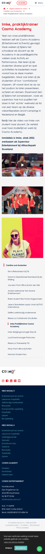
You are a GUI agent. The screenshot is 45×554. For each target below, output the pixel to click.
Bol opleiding (7, 418)
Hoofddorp (7, 471)
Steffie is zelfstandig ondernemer (22, 312)
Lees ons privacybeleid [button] (14, 542)
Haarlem (5, 468)
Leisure (5, 415)
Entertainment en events (12, 396)
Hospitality (6, 412)
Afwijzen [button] (8, 548)
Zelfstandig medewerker (12, 402)
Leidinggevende (9, 437)
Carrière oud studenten (12, 11)
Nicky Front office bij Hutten (20, 349)
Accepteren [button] (21, 548)
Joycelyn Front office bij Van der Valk (24, 285)
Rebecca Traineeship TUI (18, 343)
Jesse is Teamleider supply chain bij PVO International (25, 305)
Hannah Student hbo (17, 354)
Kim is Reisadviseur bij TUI (18, 271)
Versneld (5, 440)
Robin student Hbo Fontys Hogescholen (25, 299)
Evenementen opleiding (12, 409)
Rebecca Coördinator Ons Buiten (22, 318)
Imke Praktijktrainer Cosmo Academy (22, 325)
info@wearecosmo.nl (11, 499)
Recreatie (6, 406)
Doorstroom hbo (9, 443)
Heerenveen (7, 474)
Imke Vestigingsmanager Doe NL (22, 332)
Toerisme (5, 447)
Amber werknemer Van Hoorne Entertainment (21, 292)
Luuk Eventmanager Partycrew (21, 337)
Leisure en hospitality (11, 399)
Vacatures (22, 3)
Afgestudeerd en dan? (18, 9)
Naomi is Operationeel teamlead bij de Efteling (25, 278)
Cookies (24, 525)
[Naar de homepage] (3, 9)
